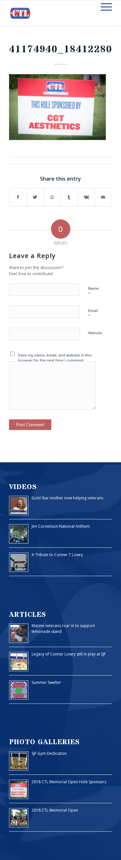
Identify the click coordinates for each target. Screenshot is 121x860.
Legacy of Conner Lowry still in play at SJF (69, 654)
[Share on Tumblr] (69, 197)
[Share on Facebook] (17, 197)
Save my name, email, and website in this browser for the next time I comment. (55, 358)
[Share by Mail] (103, 197)
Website (95, 332)
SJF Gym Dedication (49, 753)
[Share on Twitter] (35, 197)
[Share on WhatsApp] (52, 197)
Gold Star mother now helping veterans (67, 498)
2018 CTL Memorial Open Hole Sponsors (69, 782)
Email (93, 313)
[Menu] (103, 6)
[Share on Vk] (86, 197)
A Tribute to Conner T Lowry (57, 554)
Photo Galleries (44, 742)
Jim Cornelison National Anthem (61, 526)
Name (93, 291)
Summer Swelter (46, 682)
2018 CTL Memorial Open (55, 810)
